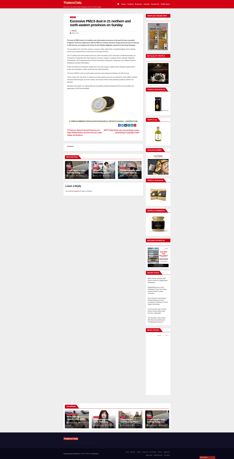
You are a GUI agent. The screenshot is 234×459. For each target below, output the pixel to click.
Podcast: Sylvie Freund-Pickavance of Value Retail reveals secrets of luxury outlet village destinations (84, 132)
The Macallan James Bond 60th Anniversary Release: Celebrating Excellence (157, 320)
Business (138, 4)
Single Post (167, 452)
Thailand (130, 4)
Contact (139, 452)
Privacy (160, 452)
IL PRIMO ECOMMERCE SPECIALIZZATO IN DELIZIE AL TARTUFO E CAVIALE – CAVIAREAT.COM (103, 121)
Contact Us (155, 4)
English (204, 457)
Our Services (153, 452)
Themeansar (95, 453)
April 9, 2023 (72, 422)
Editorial (74, 30)
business (72, 17)
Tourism (147, 4)
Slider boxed (149, 455)
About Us (132, 452)
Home (123, 4)
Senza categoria (71, 414)
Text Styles (167, 455)
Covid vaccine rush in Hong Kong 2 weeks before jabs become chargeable (157, 311)
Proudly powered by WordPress (72, 453)
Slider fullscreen (158, 455)
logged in (77, 191)
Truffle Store (165, 4)
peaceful (96, 417)
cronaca (123, 417)
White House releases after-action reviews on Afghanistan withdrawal (158, 280)
